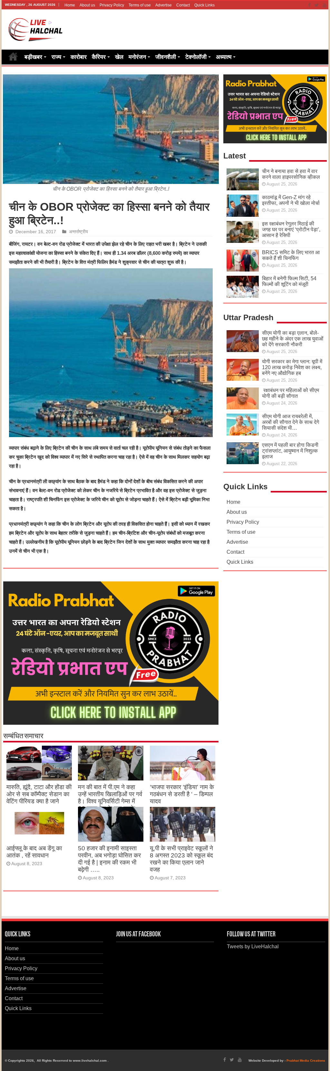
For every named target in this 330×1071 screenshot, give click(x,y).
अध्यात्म (223, 57)
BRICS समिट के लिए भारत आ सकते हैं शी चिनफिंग (291, 255)
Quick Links (204, 5)
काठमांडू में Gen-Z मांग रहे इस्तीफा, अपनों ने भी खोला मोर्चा (291, 200)
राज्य (56, 57)
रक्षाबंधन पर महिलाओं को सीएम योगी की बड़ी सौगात (290, 393)
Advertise (163, 5)
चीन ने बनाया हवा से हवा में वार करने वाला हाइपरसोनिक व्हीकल (291, 174)
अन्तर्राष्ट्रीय (78, 231)
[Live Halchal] (35, 28)
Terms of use (140, 5)
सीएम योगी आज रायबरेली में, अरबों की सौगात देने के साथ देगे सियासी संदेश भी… (290, 422)
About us (87, 5)
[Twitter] (317, 5)
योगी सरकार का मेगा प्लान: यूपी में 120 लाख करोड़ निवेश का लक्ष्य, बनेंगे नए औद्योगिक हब (292, 367)
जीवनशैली (165, 57)
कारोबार (79, 57)
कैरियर (99, 57)
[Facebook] (309, 5)
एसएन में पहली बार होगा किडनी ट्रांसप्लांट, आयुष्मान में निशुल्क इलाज (290, 450)
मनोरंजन (137, 57)
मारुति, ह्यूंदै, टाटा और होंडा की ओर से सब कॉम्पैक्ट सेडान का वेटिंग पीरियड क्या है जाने (39, 794)
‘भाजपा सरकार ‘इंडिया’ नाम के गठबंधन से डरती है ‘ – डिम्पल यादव (182, 794)
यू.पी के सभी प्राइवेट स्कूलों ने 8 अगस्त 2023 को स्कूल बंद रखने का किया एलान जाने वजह (181, 859)
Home (69, 5)
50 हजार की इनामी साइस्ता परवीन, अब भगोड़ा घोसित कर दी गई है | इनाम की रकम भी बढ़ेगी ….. (109, 859)
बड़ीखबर (33, 57)
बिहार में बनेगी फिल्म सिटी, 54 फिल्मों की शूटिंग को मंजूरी (289, 281)
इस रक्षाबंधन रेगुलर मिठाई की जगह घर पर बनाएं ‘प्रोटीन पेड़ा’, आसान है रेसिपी (291, 229)
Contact (183, 5)
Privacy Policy (112, 5)
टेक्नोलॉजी (196, 57)
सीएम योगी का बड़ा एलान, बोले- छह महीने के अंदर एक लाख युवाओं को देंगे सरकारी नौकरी (292, 338)
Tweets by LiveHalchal (253, 946)
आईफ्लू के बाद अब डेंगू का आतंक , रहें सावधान (34, 852)
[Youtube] (324, 5)
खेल (119, 57)
